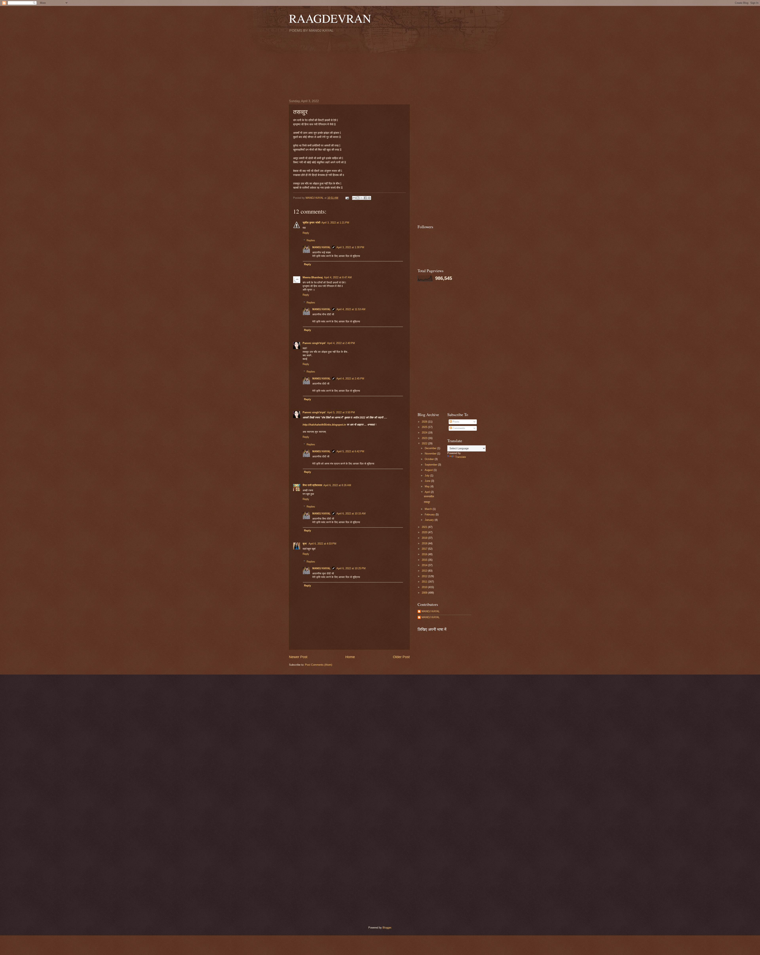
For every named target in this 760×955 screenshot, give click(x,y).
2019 (425, 537)
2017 (425, 548)
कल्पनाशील (429, 496)
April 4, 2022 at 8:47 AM (338, 277)
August (429, 469)
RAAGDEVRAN (330, 18)
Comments (458, 428)
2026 (425, 421)
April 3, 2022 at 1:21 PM (335, 222)
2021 (425, 526)
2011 (425, 581)
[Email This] (354, 198)
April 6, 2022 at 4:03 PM (322, 543)
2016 (425, 554)
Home (350, 657)
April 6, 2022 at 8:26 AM (337, 485)
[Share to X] (362, 198)
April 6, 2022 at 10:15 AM (351, 513)
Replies (311, 240)
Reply (306, 232)
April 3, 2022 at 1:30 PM (350, 247)
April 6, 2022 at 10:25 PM (351, 568)
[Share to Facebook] (365, 198)
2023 (425, 438)
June (428, 480)
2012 (425, 576)
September (431, 464)
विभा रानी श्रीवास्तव (312, 485)
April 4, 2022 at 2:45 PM (350, 378)
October (430, 459)
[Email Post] (347, 197)
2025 (425, 427)
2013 (425, 570)
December (431, 448)
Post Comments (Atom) (318, 664)
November (431, 453)
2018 (425, 543)
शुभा (305, 543)
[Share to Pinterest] (369, 198)
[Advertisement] (380, 65)
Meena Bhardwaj (313, 277)
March (429, 508)
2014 (425, 565)
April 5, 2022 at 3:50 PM (341, 412)
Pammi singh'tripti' (314, 343)
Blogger (387, 927)
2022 (425, 443)
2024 (425, 432)
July (427, 475)
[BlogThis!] (358, 198)
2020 (425, 532)
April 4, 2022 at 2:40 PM (341, 343)
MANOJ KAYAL (321, 247)
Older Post (401, 657)
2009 (425, 592)
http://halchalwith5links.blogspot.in (325, 424)
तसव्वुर (427, 502)
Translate (460, 456)
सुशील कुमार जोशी (311, 222)
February (430, 514)
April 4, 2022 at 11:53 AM (350, 309)
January (430, 519)
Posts (455, 421)
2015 (425, 559)
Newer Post (298, 657)
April (428, 491)
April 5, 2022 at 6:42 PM (350, 451)
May (427, 486)
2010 (425, 587)
